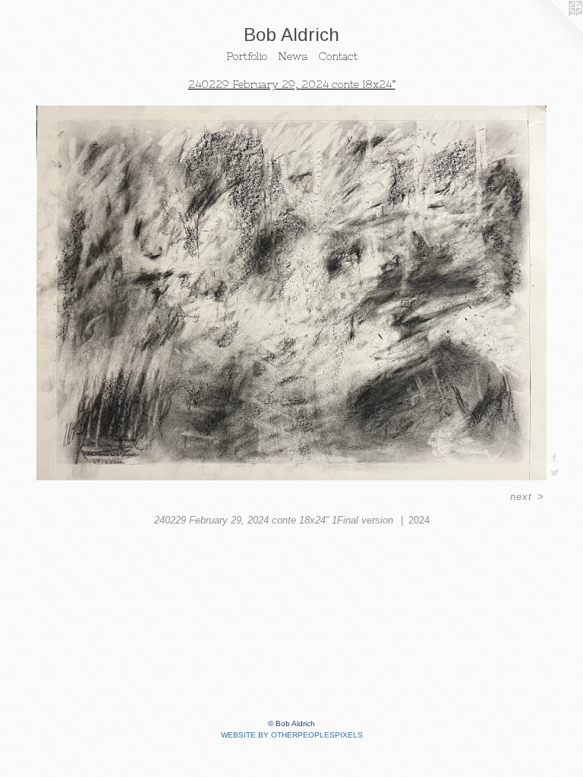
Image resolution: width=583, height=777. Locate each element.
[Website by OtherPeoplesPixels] (552, 30)
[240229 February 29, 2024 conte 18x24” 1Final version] (291, 292)
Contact (338, 56)
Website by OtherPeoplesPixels (292, 735)
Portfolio (246, 56)
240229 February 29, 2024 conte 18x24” (291, 84)
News (292, 56)
